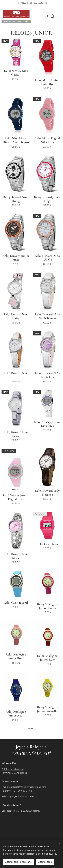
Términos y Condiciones (14, 772)
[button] (46, 16)
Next (30, 728)
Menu (58, 16)
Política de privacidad (13, 769)
